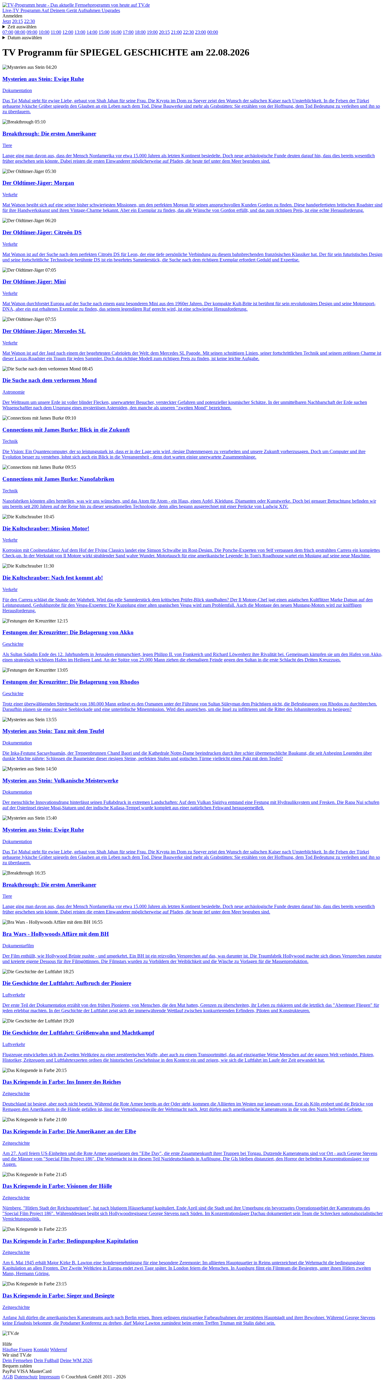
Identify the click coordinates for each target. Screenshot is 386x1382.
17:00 (128, 32)
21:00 (176, 32)
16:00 (116, 32)
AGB (7, 1376)
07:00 (7, 32)
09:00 (32, 32)
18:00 (140, 32)
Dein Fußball (46, 1360)
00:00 (212, 32)
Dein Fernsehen (17, 1360)
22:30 (29, 21)
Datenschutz (26, 1376)
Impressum (49, 1376)
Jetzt (6, 21)
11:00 (56, 32)
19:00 (152, 32)
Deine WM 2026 (76, 1360)
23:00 (200, 32)
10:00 (44, 32)
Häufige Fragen (17, 1349)
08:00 (19, 32)
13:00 (79, 32)
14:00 (92, 32)
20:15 (17, 21)
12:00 (67, 32)
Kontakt (41, 1349)
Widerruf (58, 1349)
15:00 (104, 32)
